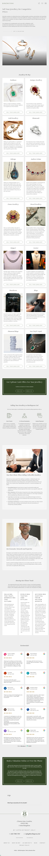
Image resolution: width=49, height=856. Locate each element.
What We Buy (16, 842)
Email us (29, 391)
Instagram (19, 837)
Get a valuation (18, 31)
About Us (7, 842)
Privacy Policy (25, 845)
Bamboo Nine (32, 850)
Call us (19, 391)
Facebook (30, 837)
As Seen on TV (27, 842)
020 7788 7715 (14, 834)
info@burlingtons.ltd (32, 834)
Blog (35, 842)
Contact (42, 842)
